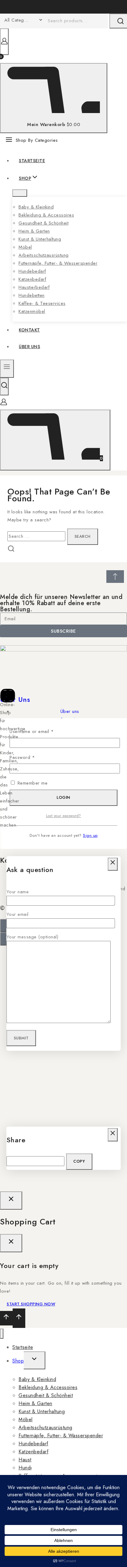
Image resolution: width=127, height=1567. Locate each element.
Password (31, 757)
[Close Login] (11, 1200)
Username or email (41, 731)
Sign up (90, 835)
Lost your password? (63, 816)
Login (63, 797)
